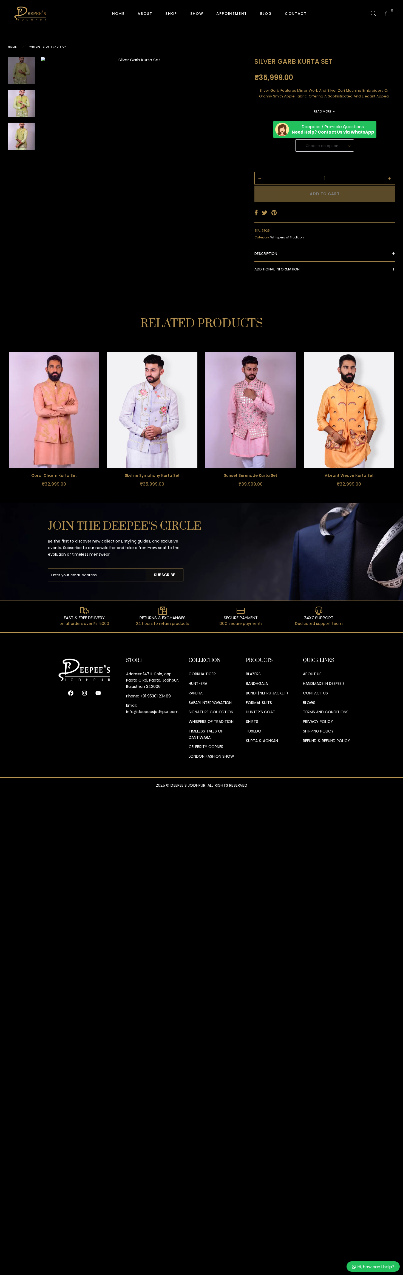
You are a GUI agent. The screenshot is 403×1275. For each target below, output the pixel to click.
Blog (266, 13)
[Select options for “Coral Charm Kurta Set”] (98, 446)
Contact (295, 13)
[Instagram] (84, 693)
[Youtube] (98, 693)
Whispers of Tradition (48, 46)
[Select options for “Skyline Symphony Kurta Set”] (197, 446)
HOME (118, 13)
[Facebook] (70, 693)
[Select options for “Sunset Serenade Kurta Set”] (295, 446)
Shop (171, 13)
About (145, 13)
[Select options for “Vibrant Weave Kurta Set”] (393, 446)
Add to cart (325, 194)
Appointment (231, 13)
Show (196, 13)
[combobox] (324, 145)
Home (12, 46)
